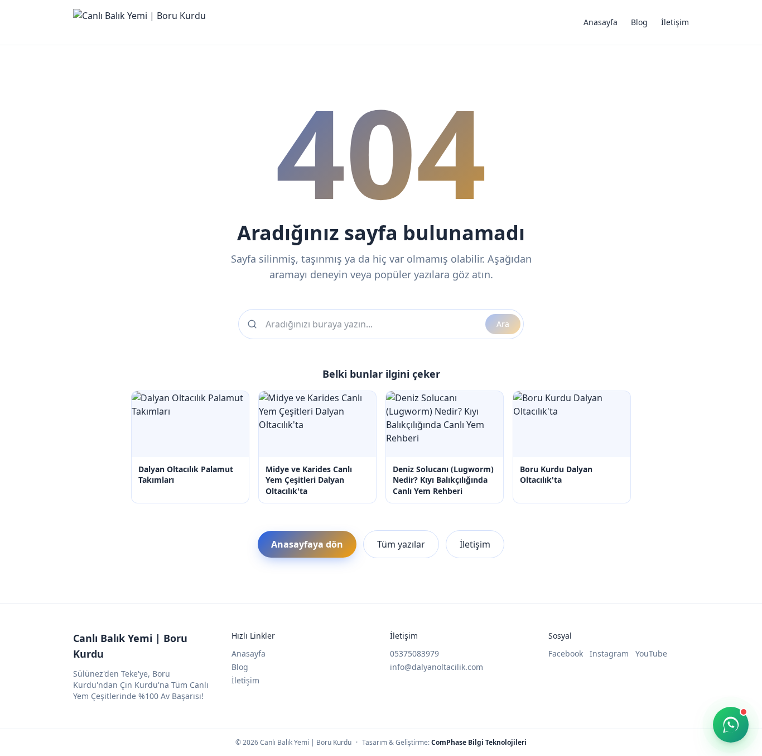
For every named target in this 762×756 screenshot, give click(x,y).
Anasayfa (600, 22)
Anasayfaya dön (307, 544)
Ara (502, 323)
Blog (639, 22)
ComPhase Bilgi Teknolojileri (479, 742)
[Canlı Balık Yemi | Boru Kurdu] (139, 22)
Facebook (565, 653)
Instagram (609, 653)
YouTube (651, 653)
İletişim (675, 22)
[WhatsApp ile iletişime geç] (731, 725)
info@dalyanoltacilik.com (436, 667)
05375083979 (414, 653)
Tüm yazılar (401, 544)
